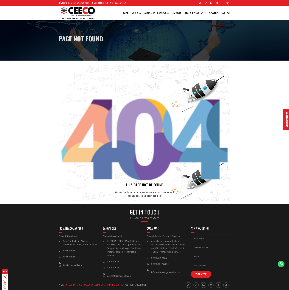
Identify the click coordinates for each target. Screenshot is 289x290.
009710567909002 (160, 264)
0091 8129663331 (71, 250)
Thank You (201, 274)
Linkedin (211, 2)
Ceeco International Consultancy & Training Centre (94, 285)
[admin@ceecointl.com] (5, 282)
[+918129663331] (5, 277)
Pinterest (216, 2)
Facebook (222, 2)
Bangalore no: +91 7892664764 (109, 3)
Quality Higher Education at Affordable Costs (78, 18)
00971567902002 (159, 258)
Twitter (227, 2)
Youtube (200, 2)
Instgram (206, 2)
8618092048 (113, 261)
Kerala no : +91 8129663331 (75, 3)
